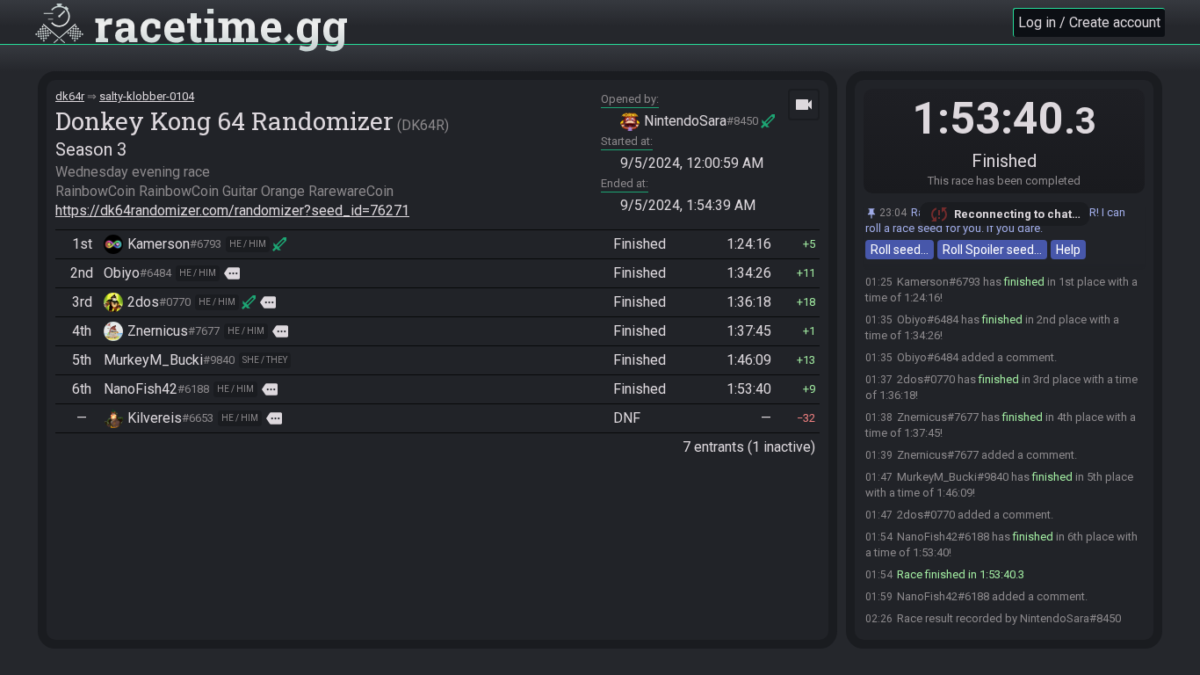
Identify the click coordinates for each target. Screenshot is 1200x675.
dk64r (69, 96)
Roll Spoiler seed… (992, 250)
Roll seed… (900, 250)
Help (1068, 250)
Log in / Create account (1089, 22)
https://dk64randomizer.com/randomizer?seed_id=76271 (232, 210)
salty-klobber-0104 (146, 96)
